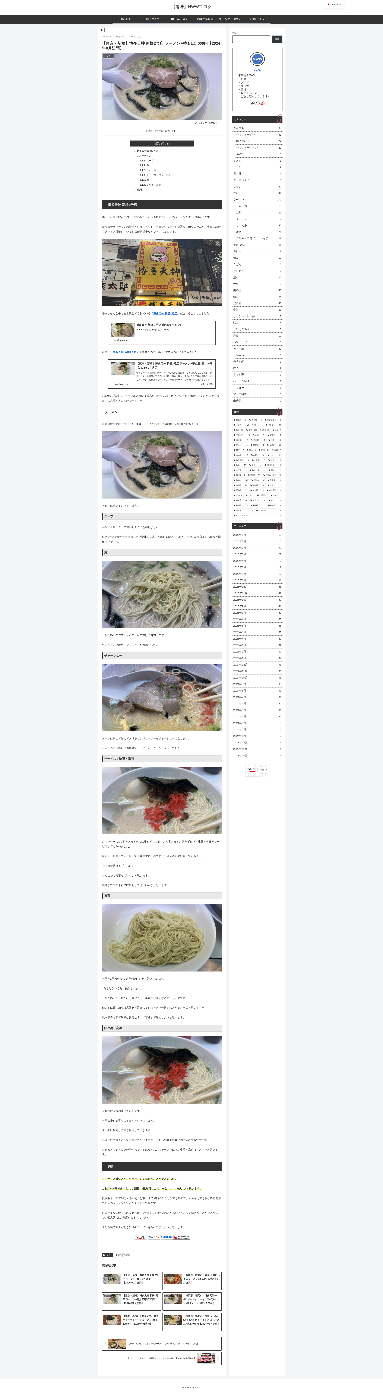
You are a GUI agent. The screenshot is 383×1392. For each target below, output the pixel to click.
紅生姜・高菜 (154, 184)
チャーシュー (154, 170)
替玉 (149, 179)
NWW (257, 70)
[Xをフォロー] (257, 103)
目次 (157, 143)
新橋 (128, 1255)
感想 (139, 189)
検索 (235, 32)
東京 (120, 1255)
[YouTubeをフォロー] (262, 103)
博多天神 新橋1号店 (125, 352)
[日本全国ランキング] (181, 1236)
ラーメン (146, 155)
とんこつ (109, 1255)
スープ (150, 160)
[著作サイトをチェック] (252, 103)
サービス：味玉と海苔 (159, 175)
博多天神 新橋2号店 (147, 150)
